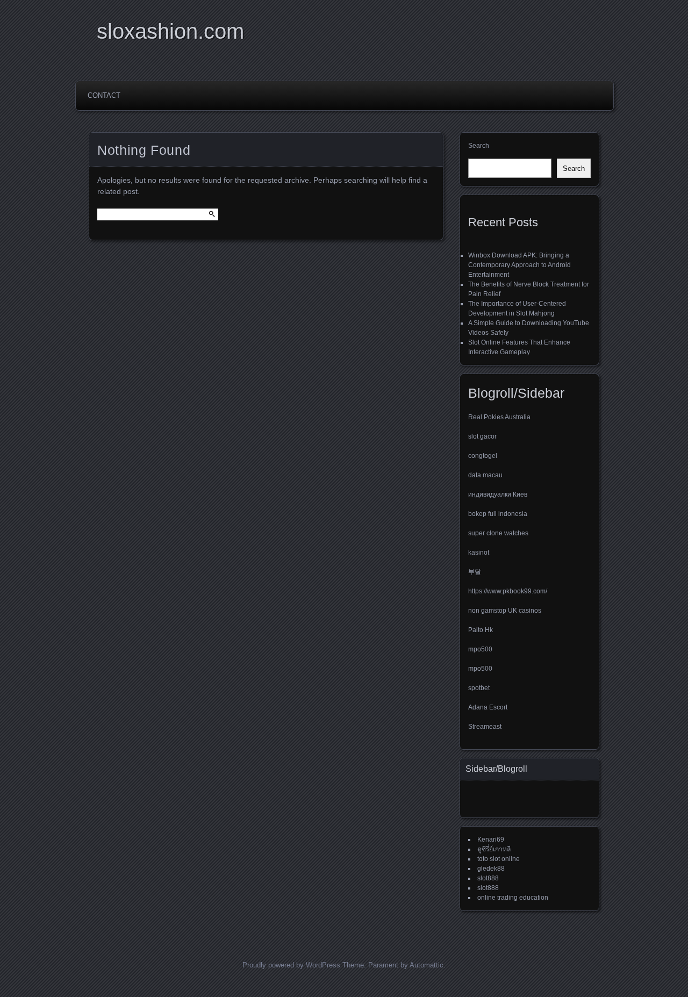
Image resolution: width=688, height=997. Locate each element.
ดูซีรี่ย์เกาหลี (494, 849)
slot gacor (482, 436)
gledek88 (491, 868)
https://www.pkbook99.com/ (507, 591)
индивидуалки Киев (497, 494)
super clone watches (498, 533)
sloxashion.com (170, 31)
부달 (474, 572)
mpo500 (480, 649)
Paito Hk (480, 630)
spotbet (479, 688)
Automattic (426, 965)
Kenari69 (490, 839)
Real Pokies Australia (499, 417)
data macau (485, 475)
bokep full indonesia (497, 514)
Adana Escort (487, 707)
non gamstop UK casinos (504, 610)
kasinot (478, 552)
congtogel (482, 456)
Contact (104, 95)
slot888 (488, 878)
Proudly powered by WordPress (291, 965)
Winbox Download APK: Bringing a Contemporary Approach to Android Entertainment (519, 265)
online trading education (512, 897)
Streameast (484, 726)
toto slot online (498, 859)
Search (478, 145)
